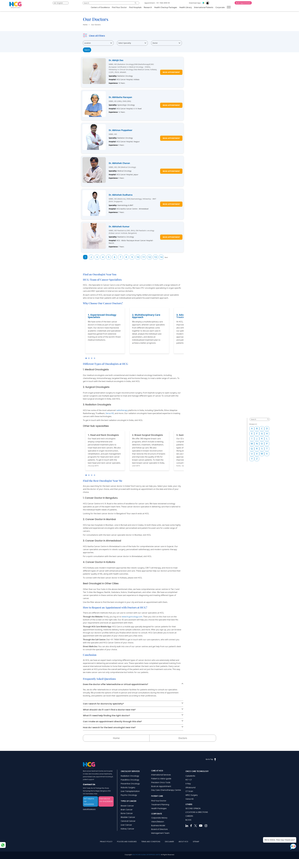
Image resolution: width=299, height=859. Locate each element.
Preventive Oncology (130, 783)
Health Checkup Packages (165, 7)
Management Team (160, 833)
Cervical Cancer (128, 821)
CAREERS (189, 816)
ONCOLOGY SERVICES (130, 771)
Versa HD (110, 413)
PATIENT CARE (157, 796)
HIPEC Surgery (191, 795)
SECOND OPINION (192, 808)
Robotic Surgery (128, 787)
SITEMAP (196, 841)
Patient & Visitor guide (161, 778)
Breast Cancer (127, 805)
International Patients (203, 7)
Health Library (185, 7)
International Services (161, 774)
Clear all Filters (97, 35)
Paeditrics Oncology (130, 779)
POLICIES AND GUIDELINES (127, 841)
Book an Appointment (161, 786)
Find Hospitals (135, 7)
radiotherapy (122, 410)
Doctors (182, 738)
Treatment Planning (160, 804)
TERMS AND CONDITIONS (150, 841)
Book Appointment (243, 3)
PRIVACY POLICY (106, 841)
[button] (86, 358)
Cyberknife (190, 776)
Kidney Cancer (127, 828)
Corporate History (159, 817)
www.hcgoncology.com (132, 616)
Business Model (158, 825)
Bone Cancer (127, 813)
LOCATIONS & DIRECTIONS (196, 812)
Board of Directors (159, 829)
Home (85, 25)
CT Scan (189, 791)
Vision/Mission (157, 821)
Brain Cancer (126, 809)
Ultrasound (190, 787)
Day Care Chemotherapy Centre (166, 790)
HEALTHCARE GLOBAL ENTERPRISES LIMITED (146, 855)
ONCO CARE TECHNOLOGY (197, 771)
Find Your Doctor (119, 7)
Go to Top (209, 759)
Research (148, 7)
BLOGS (188, 820)
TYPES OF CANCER (128, 801)
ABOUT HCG (183, 841)
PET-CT (188, 779)
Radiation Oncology (130, 776)
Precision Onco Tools (160, 782)
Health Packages (159, 808)
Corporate (220, 7)
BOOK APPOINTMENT (171, 72)
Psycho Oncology (129, 795)
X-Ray (188, 783)
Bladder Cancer (128, 817)
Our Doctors (96, 25)
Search (87, 50)
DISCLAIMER (169, 841)
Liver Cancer (126, 825)
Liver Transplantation (130, 791)
